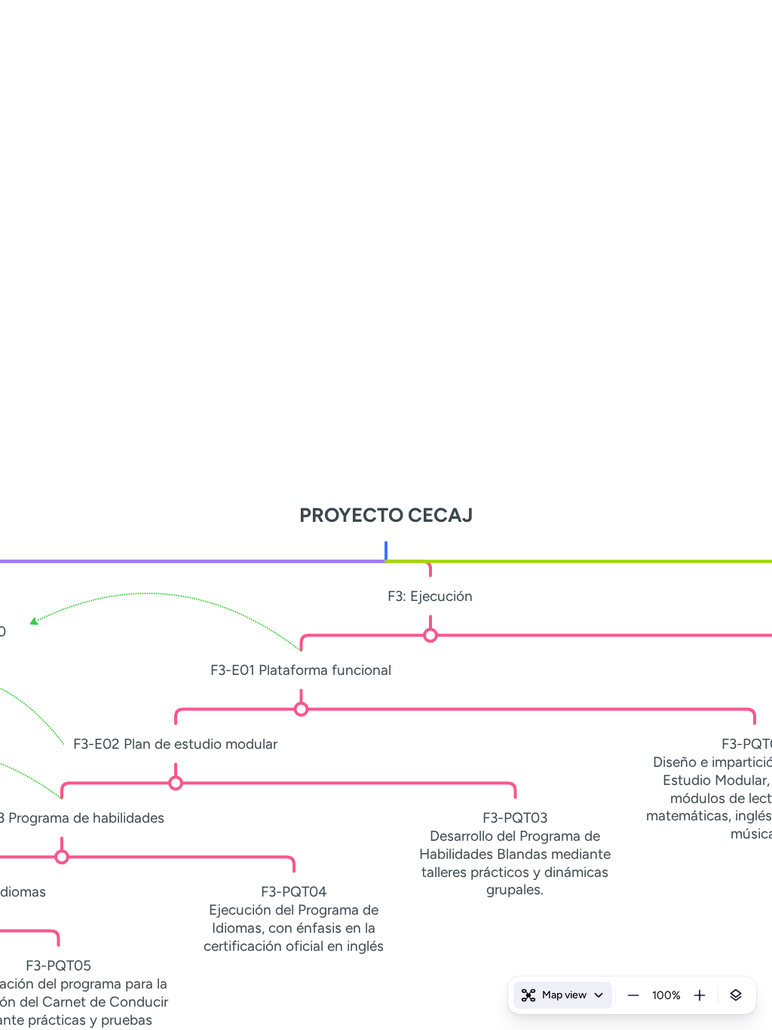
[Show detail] (736, 995)
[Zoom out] (633, 995)
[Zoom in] (700, 995)
